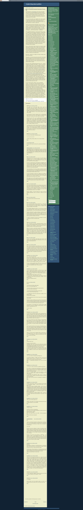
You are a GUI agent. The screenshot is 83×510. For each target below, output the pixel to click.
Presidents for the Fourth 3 (53, 173)
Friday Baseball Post (53, 115)
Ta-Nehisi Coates (52, 244)
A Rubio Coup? (52, 89)
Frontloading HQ (52, 222)
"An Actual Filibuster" (53, 157)
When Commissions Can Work (54, 127)
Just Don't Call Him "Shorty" (54, 61)
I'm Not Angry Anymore (53, 53)
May (50, 191)
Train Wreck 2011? (52, 114)
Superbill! (51, 121)
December (51, 41)
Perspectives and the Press (54, 186)
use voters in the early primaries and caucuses (35, 73)
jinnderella (28, 339)
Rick (27, 156)
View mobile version (35, 503)
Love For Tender (52, 49)
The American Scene (53, 247)
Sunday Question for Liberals (54, 76)
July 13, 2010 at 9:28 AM (33, 382)
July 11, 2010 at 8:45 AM (32, 222)
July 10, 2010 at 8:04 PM (31, 202)
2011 (50, 39)
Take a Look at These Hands (54, 64)
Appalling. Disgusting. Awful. (54, 96)
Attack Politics (50, 32)
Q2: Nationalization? (53, 56)
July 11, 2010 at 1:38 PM (31, 237)
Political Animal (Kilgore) (54, 238)
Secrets (51, 73)
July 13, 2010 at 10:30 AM (33, 406)
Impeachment (50, 27)
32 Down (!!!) (51, 141)
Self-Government (52, 95)
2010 (50, 40)
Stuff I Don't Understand (53, 74)
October (51, 43)
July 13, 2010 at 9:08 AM (33, 354)
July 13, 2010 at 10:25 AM (33, 398)
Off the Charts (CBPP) (53, 237)
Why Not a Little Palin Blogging (54, 83)
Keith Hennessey (52, 229)
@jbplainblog (52, 14)
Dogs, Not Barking (52, 100)
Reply (27, 145)
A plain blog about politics (33, 4)
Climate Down (52, 84)
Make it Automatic (52, 154)
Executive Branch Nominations (54, 128)
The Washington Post (52, 17)
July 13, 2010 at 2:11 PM (33, 443)
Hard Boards (50, 29)
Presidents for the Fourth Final (54, 165)
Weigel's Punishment (53, 118)
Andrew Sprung (52, 209)
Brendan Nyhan (52, 210)
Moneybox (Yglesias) (53, 234)
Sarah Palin (42, 101)
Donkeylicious (52, 213)
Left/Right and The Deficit (53, 52)
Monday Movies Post (53, 138)
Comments (51, 202)
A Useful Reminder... (53, 63)
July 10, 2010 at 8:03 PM (31, 197)
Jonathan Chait (52, 226)
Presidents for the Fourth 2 (53, 174)
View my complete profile (53, 24)
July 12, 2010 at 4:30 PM (34, 255)
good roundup (34, 11)
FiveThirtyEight (52, 220)
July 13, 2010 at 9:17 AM (33, 365)
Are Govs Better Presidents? (54, 129)
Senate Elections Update (53, 162)
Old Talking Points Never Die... (54, 181)
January (51, 196)
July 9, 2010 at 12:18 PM (33, 133)
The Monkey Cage (52, 252)
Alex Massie (52, 207)
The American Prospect (52, 21)
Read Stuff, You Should (53, 75)
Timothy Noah (52, 257)
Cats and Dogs (52, 130)
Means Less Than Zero (53, 101)
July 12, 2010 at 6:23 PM (31, 282)
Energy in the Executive (53, 131)
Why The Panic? (52, 85)
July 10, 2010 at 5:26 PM (31, 156)
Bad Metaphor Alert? (53, 145)
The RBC (51, 256)
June (51, 190)
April (51, 192)
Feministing (52, 219)
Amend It (49, 28)
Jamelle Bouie (52, 223)
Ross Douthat (52, 241)
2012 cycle (29, 101)
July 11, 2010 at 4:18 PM (32, 244)
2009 (50, 197)
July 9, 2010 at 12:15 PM (33, 105)
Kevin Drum (52, 230)
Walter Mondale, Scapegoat (54, 155)
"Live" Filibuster (50, 31)
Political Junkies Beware (53, 79)
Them (51, 30)
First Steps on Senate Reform (54, 62)
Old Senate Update (52, 97)
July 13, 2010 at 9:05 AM (33, 339)
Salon (50, 19)
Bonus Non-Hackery (52, 178)
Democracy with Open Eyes (54, 135)
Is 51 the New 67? (52, 65)
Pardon (49, 30)
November (51, 42)
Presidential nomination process (35, 101)
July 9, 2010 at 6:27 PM (30, 142)
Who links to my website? (41, 509)
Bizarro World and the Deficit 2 (54, 142)
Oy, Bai (51, 86)
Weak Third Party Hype (53, 163)
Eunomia (51, 216)
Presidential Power (53, 240)
